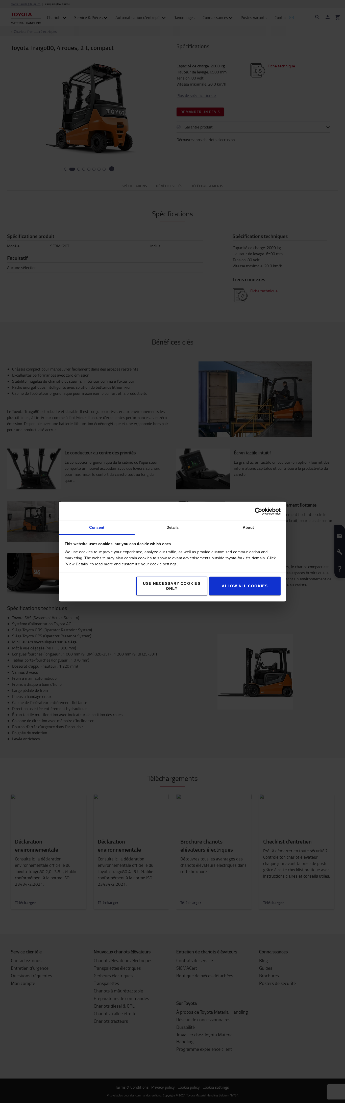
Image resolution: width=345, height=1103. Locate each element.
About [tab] (248, 527)
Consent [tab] (96, 527)
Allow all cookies (245, 586)
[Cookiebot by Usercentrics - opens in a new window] (258, 511)
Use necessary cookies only (172, 586)
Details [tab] (172, 527)
